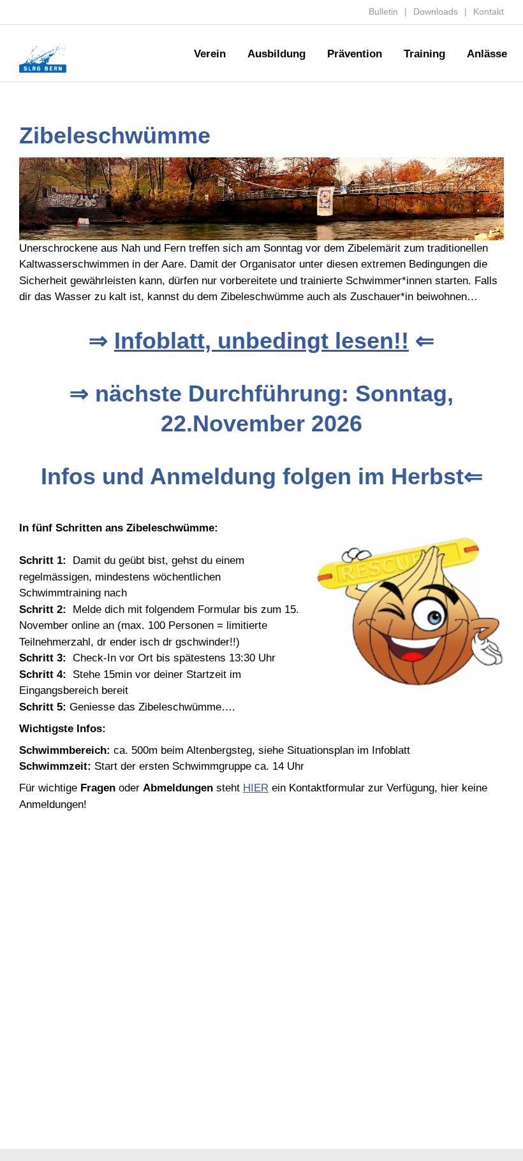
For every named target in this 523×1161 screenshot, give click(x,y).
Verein (210, 54)
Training (424, 54)
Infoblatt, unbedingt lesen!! (261, 341)
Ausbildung (276, 54)
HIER (256, 788)
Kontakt (488, 11)
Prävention (354, 54)
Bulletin (383, 11)
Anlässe (487, 54)
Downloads (435, 11)
